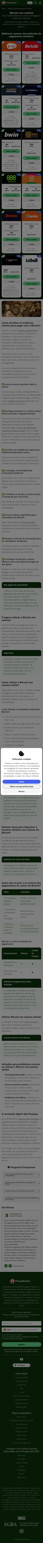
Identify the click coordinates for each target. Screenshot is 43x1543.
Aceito (21, 782)
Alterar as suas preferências (21, 786)
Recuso (22, 791)
